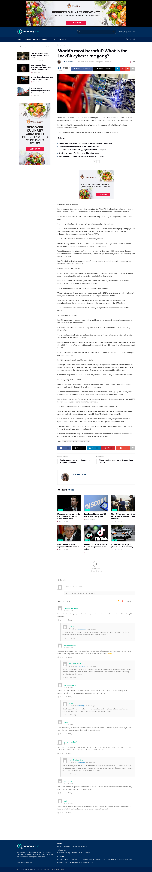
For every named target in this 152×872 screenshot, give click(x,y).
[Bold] (66, 593)
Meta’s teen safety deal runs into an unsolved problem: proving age (85, 143)
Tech (53, 39)
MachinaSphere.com (125, 859)
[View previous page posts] (94, 161)
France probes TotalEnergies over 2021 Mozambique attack (40, 90)
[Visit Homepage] (28, 31)
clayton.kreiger (80, 706)
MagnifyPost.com (62, 862)
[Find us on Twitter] (130, 39)
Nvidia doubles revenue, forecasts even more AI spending (81, 156)
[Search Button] (114, 32)
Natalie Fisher (68, 62)
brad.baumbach (81, 666)
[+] (95, 593)
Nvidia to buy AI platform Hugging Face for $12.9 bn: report (82, 150)
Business (36, 39)
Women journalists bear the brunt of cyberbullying (42, 78)
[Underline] (72, 593)
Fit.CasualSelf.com (85, 859)
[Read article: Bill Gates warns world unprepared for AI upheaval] (69, 533)
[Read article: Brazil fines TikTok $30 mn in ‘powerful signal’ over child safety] (96, 533)
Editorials (62, 39)
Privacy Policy (75, 846)
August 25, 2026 (90, 552)
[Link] (89, 593)
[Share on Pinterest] (122, 69)
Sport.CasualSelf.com (99, 859)
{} (92, 593)
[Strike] (75, 593)
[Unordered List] (80, 593)
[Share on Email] (127, 69)
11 (133, 61)
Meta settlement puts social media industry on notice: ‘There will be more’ (68, 516)
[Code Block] (86, 593)
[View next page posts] (98, 161)
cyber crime (67, 441)
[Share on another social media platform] (132, 69)
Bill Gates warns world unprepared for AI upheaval (68, 545)
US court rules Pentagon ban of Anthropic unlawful (79, 146)
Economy (27, 39)
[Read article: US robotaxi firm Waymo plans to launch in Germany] (123, 533)
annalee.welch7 (80, 762)
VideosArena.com (88, 862)
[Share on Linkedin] (117, 69)
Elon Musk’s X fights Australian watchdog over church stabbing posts (41, 67)
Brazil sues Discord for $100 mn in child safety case (79, 153)
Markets (45, 39)
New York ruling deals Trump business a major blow (40, 55)
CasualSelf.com (73, 859)
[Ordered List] (77, 593)
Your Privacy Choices (24, 863)
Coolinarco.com (62, 859)
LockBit (75, 441)
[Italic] (69, 593)
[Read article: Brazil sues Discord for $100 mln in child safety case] (96, 503)
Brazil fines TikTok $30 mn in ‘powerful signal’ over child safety (95, 546)
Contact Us (84, 846)
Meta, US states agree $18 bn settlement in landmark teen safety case (123, 516)
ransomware (84, 441)
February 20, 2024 (82, 62)
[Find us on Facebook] (123, 39)
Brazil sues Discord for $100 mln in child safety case (95, 515)
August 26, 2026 (63, 521)
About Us (66, 846)
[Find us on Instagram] (127, 39)
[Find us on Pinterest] (134, 39)
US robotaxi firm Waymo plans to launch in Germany (122, 545)
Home (19, 39)
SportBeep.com (112, 859)
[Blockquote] (83, 593)
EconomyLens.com (28, 869)
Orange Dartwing (81, 629)
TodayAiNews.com (75, 862)
